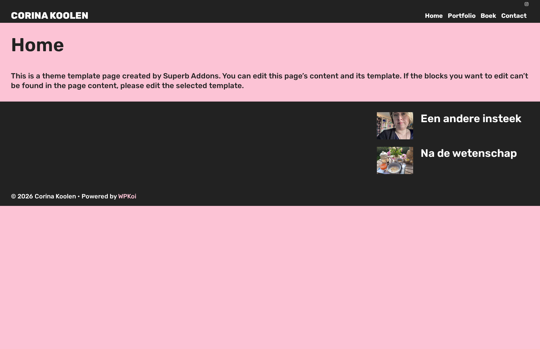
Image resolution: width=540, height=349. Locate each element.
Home (434, 15)
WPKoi (127, 196)
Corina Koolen (49, 15)
